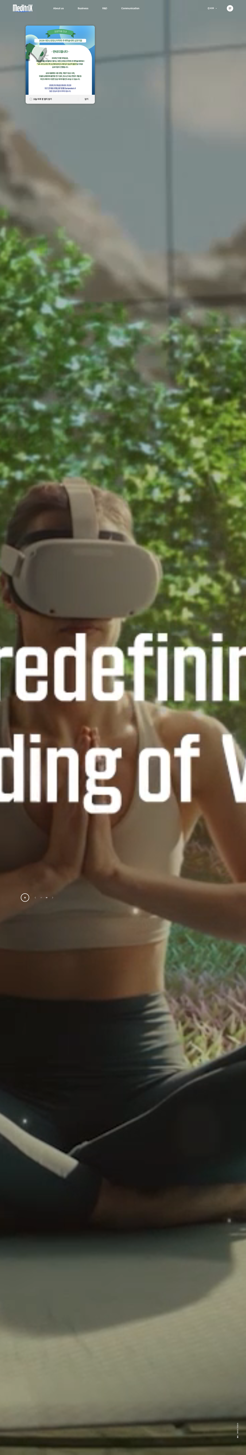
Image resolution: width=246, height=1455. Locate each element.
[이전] (35, 898)
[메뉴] (230, 8)
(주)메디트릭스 (23, 8)
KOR (212, 8)
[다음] (52, 898)
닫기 (86, 99)
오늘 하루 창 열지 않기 (42, 99)
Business (83, 8)
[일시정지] (24, 897)
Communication (130, 8)
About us (58, 8)
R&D (104, 8)
